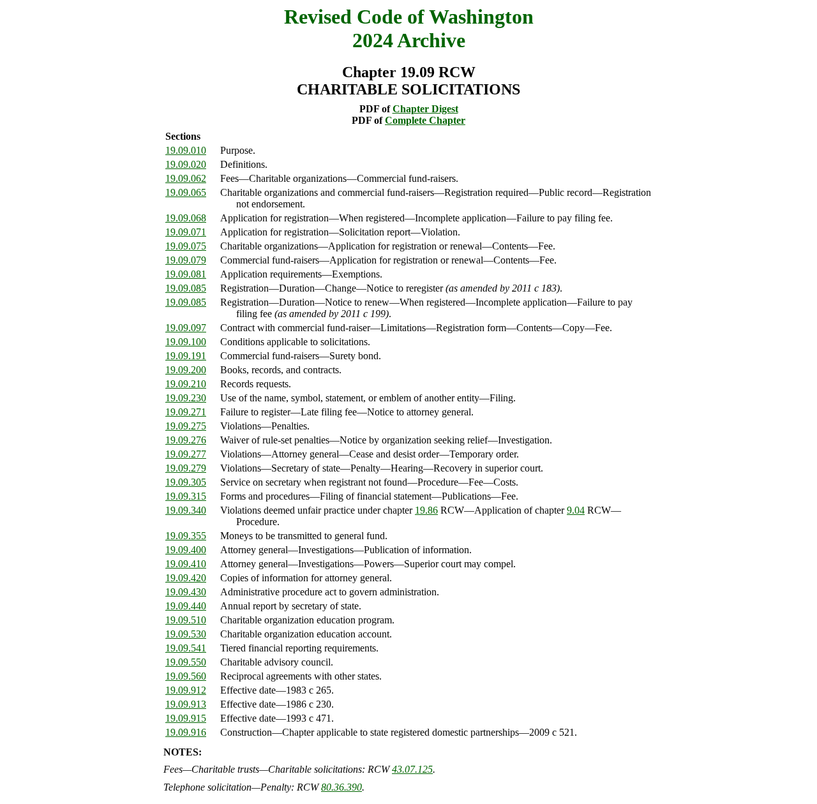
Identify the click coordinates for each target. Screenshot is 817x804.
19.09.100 (185, 341)
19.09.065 (185, 192)
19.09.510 (185, 619)
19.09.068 (185, 217)
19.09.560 (185, 676)
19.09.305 (185, 482)
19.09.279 (185, 468)
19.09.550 (185, 662)
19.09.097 (185, 327)
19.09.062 (185, 178)
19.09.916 (185, 732)
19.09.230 (185, 397)
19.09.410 (185, 563)
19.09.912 (185, 690)
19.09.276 (185, 440)
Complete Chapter (425, 120)
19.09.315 (185, 496)
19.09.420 (185, 577)
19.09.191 (185, 355)
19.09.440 (185, 605)
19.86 (426, 510)
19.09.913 (185, 704)
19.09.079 (185, 260)
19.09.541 (185, 648)
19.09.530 (185, 634)
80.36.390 (341, 787)
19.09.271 (185, 411)
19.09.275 (185, 426)
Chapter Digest (425, 108)
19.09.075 (185, 246)
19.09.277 (185, 454)
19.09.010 (185, 150)
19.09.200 (185, 369)
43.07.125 (412, 769)
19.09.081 (185, 274)
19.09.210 (185, 383)
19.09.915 (185, 718)
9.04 (576, 510)
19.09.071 (185, 232)
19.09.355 (185, 535)
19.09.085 (185, 288)
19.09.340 (185, 510)
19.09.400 (185, 549)
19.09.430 (185, 591)
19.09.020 (185, 164)
